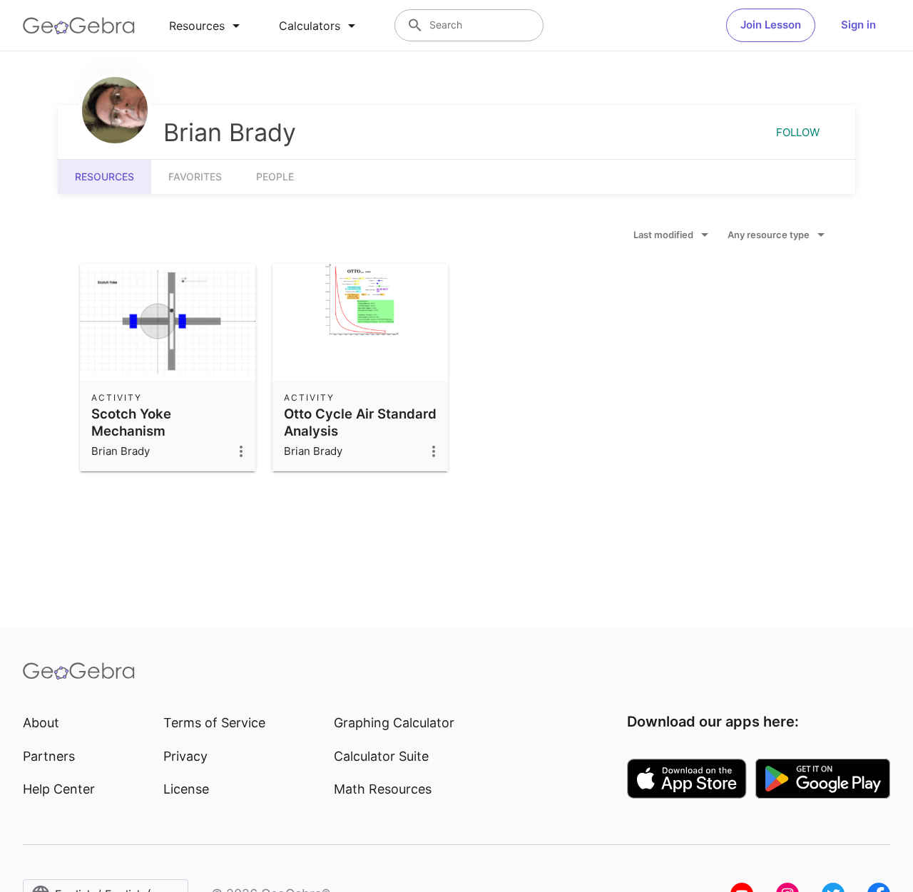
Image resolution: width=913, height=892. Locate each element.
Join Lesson (770, 24)
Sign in (858, 24)
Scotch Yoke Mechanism (131, 422)
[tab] (207, 25)
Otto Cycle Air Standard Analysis (360, 422)
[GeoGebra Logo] (79, 25)
